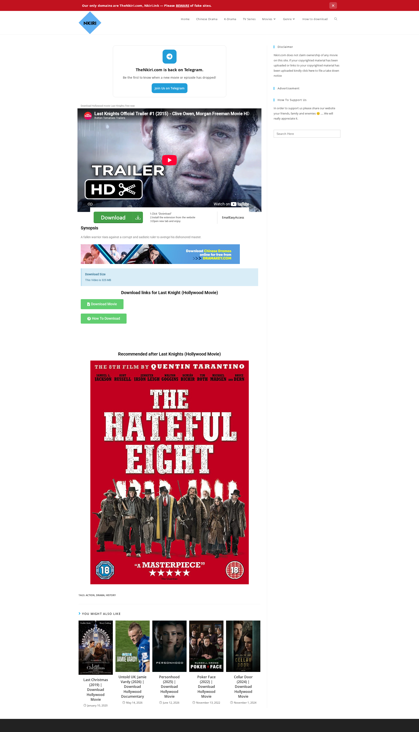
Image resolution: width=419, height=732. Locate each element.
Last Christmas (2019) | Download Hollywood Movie (95, 689)
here (311, 71)
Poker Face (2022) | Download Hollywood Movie (206, 687)
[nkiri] (160, 254)
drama (100, 595)
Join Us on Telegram (169, 88)
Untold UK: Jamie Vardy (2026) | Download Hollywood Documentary (132, 687)
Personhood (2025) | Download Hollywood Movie (169, 687)
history (111, 595)
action (90, 595)
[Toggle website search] (335, 19)
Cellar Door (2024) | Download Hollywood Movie (243, 687)
